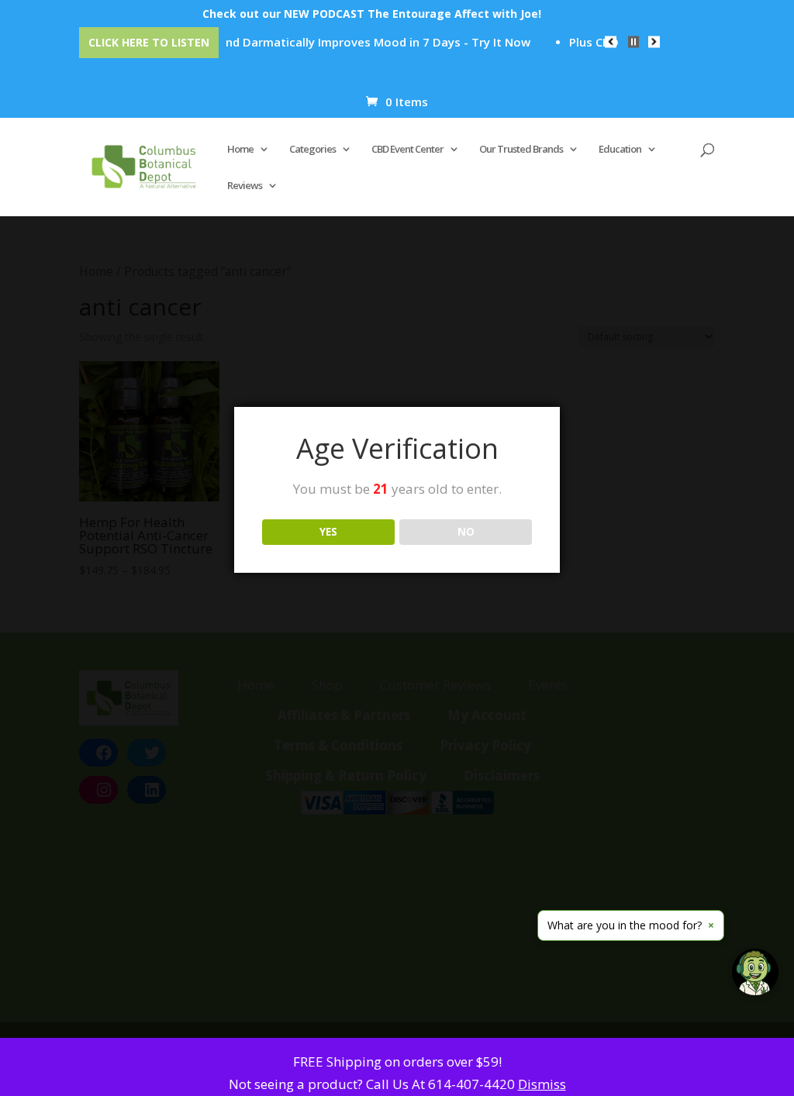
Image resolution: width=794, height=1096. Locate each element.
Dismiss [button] (542, 1084)
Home (240, 149)
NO (466, 532)
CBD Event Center (407, 149)
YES (328, 532)
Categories (312, 149)
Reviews (244, 186)
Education (620, 149)
